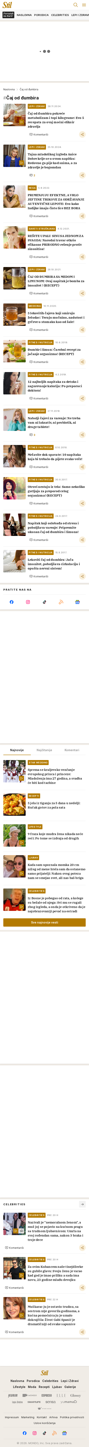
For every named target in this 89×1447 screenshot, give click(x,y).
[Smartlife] (34, 1402)
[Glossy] (75, 1395)
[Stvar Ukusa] (44, 1408)
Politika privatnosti (72, 1417)
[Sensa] (51, 1402)
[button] (39, 134)
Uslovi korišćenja (44, 1423)
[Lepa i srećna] (17, 1402)
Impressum (12, 1417)
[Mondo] (30, 1395)
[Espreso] (47, 1395)
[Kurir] (13, 1395)
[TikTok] (44, 602)
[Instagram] (28, 602)
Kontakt (42, 1417)
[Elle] (61, 1395)
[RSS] (61, 602)
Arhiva (53, 1417)
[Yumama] (69, 1402)
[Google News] (77, 602)
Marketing (27, 1417)
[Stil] (6, 5)
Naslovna (9, 89)
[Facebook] (11, 602)
